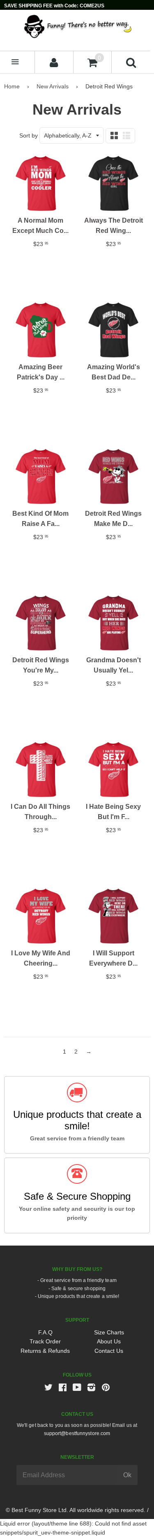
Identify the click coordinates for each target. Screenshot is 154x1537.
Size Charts (109, 1332)
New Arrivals (53, 86)
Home (12, 86)
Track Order (45, 1341)
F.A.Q (45, 1332)
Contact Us (108, 1350)
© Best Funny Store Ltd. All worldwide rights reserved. (75, 1510)
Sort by (28, 135)
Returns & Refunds (45, 1350)
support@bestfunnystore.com (77, 1433)
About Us (109, 1341)
